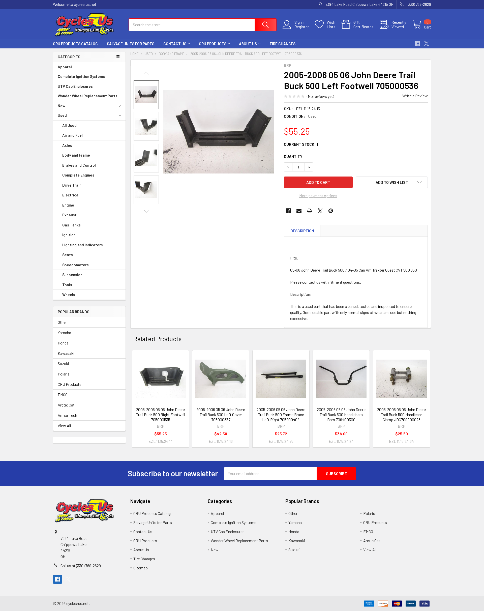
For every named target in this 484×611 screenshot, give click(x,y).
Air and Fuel (72, 135)
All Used (69, 125)
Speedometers (75, 265)
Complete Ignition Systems (81, 76)
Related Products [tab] (157, 338)
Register (301, 26)
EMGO (63, 394)
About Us (248, 43)
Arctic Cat (66, 404)
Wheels (68, 294)
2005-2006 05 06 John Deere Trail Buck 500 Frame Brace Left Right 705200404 (281, 414)
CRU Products (212, 43)
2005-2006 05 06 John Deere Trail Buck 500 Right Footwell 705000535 (160, 414)
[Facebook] (417, 43)
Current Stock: (301, 144)
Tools (67, 284)
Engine (68, 205)
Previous (146, 73)
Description (302, 230)
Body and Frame (76, 155)
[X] (426, 43)
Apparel (65, 67)
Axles (67, 145)
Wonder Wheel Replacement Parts (87, 96)
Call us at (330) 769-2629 (80, 565)
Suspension (72, 274)
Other (62, 322)
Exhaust (69, 215)
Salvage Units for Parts (130, 43)
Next (146, 211)
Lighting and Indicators (82, 245)
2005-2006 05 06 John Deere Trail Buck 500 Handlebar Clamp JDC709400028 (401, 414)
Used (62, 115)
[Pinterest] (330, 210)
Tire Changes (282, 43)
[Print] (309, 210)
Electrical (70, 195)
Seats (67, 254)
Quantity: (294, 156)
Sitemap (140, 567)
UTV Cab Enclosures (75, 86)
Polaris (64, 373)
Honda (63, 342)
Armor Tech (67, 415)
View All (64, 425)
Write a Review (415, 95)
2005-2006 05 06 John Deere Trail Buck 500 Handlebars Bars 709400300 (341, 414)
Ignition (69, 234)
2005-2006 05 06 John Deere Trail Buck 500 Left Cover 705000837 (220, 414)
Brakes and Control (79, 165)
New (61, 105)
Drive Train (71, 185)
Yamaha (64, 332)
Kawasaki (66, 353)
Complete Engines (78, 175)
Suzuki (63, 363)
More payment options (318, 195)
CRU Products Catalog (75, 43)
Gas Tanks (71, 225)
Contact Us (174, 43)
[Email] (299, 210)
